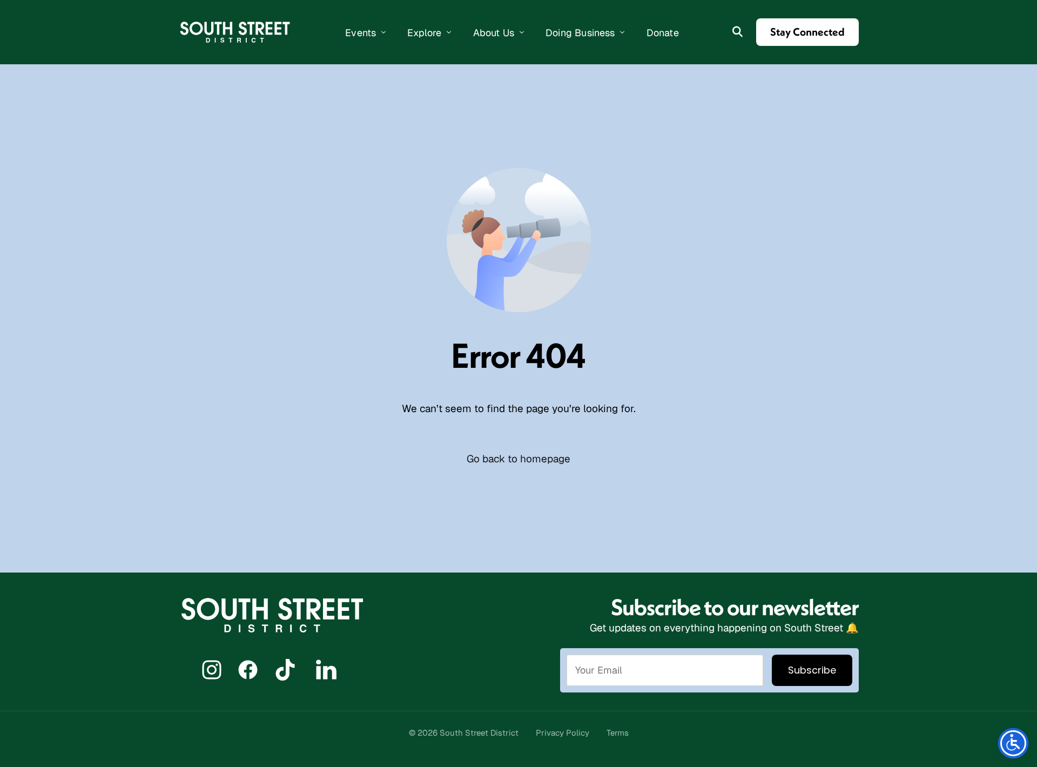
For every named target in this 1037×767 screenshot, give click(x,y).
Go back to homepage (518, 459)
